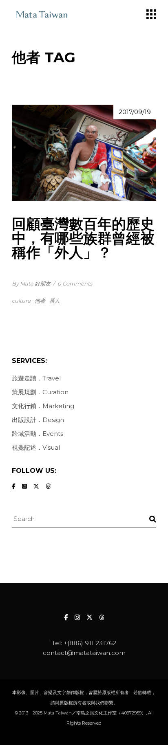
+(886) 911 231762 (90, 643)
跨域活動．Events (37, 433)
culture (21, 300)
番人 (54, 300)
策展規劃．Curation (40, 392)
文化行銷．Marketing (43, 406)
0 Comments (74, 283)
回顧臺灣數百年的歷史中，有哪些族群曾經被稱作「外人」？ (83, 238)
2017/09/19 (135, 112)
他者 (40, 300)
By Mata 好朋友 (31, 283)
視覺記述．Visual (36, 447)
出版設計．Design (38, 420)
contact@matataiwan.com (84, 653)
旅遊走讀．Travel (36, 378)
